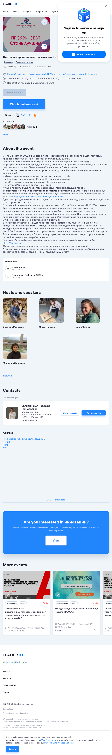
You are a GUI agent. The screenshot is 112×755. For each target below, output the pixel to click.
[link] (26, 603)
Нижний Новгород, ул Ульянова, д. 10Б (24, 438)
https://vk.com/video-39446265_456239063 (38, 196)
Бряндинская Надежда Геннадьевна (36, 407)
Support (6, 692)
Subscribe (96, 413)
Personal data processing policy (15, 713)
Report (6, 134)
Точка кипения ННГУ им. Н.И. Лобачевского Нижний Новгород (63, 74)
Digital (6, 442)
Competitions (41, 11)
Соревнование (62, 603)
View (56, 540)
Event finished (14, 92)
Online (22, 603)
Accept (12, 749)
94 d (96, 603)
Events (6, 11)
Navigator (27, 11)
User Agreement (48, 740)
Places (16, 11)
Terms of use (8, 709)
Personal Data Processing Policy (59, 742)
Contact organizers (56, 499)
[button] (56, 671)
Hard (5, 444)
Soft (5, 447)
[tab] (56, 671)
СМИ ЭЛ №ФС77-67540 (35, 725)
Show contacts (70, 413)
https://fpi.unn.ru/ (12, 243)
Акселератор (12, 603)
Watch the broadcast (24, 104)
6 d (47, 603)
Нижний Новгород (17, 74)
